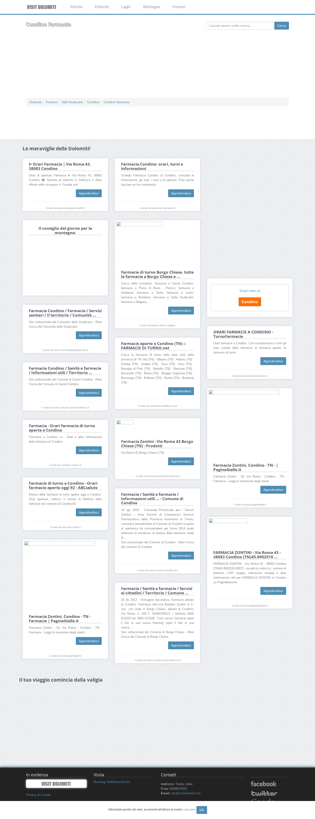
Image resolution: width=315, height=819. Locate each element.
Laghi (126, 7)
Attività (76, 7)
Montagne (151, 7)
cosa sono (189, 809)
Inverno (178, 7)
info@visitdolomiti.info (186, 793)
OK (201, 810)
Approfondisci (89, 193)
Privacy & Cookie (38, 795)
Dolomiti (102, 7)
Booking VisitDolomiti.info (112, 782)
